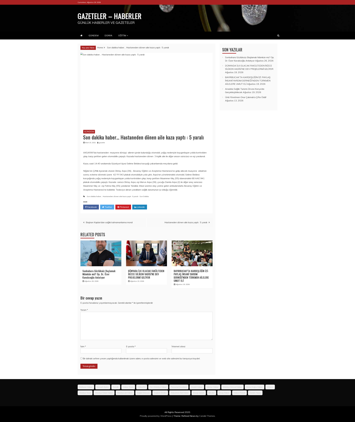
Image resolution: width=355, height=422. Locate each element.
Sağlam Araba (160, 393)
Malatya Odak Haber (104, 393)
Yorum (84, 309)
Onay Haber (224, 393)
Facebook (92, 207)
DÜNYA (108, 35)
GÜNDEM (93, 35)
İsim (83, 346)
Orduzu (270, 387)
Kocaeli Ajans (103, 387)
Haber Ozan (128, 387)
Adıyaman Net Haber (180, 393)
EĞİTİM (122, 35)
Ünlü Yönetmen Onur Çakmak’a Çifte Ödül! (245, 97)
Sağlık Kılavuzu (143, 393)
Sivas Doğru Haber (254, 387)
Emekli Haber (196, 387)
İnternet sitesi (178, 346)
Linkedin (140, 207)
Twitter (108, 207)
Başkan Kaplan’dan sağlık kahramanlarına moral (109, 222)
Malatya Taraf (85, 393)
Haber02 (141, 387)
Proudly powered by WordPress (156, 416)
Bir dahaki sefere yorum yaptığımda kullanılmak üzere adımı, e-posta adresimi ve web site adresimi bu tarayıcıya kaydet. (141, 358)
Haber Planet (239, 393)
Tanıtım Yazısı (255, 393)
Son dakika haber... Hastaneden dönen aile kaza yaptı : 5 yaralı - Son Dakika (118, 196)
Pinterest (124, 207)
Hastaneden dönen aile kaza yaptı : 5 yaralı (185, 222)
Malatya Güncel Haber (232, 387)
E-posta (131, 346)
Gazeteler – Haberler (110, 16)
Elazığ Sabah (198, 393)
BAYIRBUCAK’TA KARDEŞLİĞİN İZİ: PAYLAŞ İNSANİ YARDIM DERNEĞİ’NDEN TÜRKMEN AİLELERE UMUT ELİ (191, 275)
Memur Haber (213, 387)
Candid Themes (207, 416)
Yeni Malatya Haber (158, 387)
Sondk (116, 387)
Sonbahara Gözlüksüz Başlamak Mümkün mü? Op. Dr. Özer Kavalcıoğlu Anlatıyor (99, 274)
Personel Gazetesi (179, 387)
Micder (212, 393)
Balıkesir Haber (85, 387)
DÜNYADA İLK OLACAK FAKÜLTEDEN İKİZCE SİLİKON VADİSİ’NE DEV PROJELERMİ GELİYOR (146, 274)
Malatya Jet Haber (125, 393)
